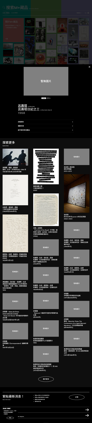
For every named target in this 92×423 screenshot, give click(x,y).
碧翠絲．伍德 (7, 254)
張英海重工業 (37, 186)
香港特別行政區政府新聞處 (42, 364)
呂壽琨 (22, 106)
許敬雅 (5, 312)
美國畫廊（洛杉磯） (9, 282)
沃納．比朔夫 (37, 228)
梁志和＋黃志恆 (69, 167)
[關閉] (89, 67)
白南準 (5, 207)
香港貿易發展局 (38, 339)
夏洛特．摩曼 (13, 207)
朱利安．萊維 (48, 258)
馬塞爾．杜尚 (21, 282)
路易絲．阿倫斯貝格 (20, 254)
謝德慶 (5, 168)
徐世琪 (66, 215)
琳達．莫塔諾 (13, 168)
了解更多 (6, 414)
